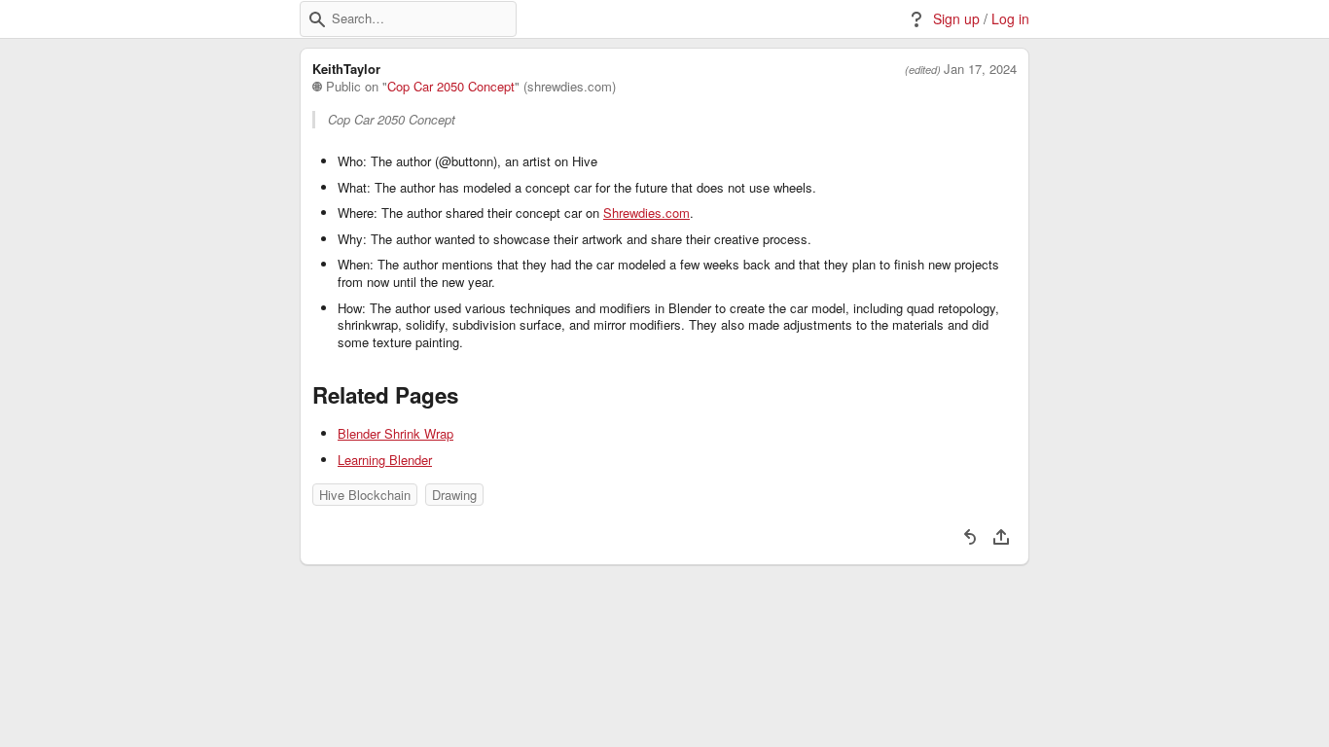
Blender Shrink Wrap (395, 434)
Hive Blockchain (365, 494)
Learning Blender (385, 460)
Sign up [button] (956, 19)
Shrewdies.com (646, 213)
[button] (317, 19)
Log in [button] (1010, 19)
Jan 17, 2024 (980, 69)
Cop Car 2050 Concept (451, 86)
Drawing (454, 494)
